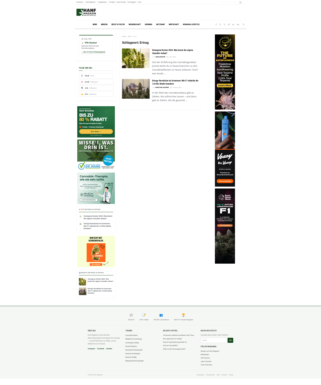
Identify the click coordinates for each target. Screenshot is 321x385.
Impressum (200, 375)
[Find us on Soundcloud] (237, 24)
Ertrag (135, 36)
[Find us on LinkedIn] (233, 24)
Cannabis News (131, 335)
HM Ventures (205, 358)
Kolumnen (79, 2)
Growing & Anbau (132, 343)
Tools (139, 2)
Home (124, 36)
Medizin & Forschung (133, 339)
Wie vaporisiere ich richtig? (172, 339)
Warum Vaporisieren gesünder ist (175, 342)
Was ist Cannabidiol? (170, 345)
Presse (231, 375)
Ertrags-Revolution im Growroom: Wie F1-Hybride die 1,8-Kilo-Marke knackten (97, 226)
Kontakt (224, 375)
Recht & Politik (118, 24)
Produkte (112, 2)
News (95, 24)
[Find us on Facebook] (216, 24)
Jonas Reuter (160, 57)
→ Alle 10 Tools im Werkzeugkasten (93, 52)
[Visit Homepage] (90, 12)
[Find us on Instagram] (220, 24)
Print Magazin (131, 2)
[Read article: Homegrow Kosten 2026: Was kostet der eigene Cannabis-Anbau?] (136, 58)
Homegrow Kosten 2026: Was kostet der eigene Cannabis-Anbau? (98, 217)
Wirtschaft (174, 24)
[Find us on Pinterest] (229, 24)
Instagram (91, 349)
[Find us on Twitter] (224, 24)
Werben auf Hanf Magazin (210, 351)
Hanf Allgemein (90, 2)
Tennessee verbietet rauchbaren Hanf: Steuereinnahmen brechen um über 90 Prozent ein (179, 335)
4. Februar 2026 (176, 87)
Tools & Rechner (206, 365)
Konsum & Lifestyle (191, 24)
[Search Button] (244, 24)
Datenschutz (210, 375)
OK (230, 340)
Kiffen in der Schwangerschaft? (174, 349)
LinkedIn (109, 349)
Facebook (100, 349)
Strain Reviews (121, 2)
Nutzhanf (160, 24)
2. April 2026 (172, 57)
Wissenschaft (135, 24)
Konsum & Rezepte (132, 354)
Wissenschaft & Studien (134, 361)
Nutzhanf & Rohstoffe (133, 350)
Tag (129, 36)
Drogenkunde (102, 2)
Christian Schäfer (162, 87)
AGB (218, 375)
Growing (148, 24)
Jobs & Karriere (206, 361)
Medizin (104, 24)
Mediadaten (205, 354)
